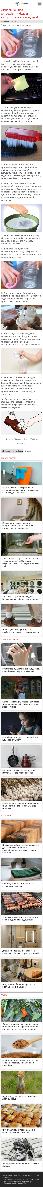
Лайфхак (34, 439)
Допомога (9, 439)
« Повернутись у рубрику (12, 451)
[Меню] (39, 4)
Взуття (26, 439)
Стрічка (28, 451)
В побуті (21, 443)
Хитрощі (18, 439)
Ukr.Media (28, 69)
